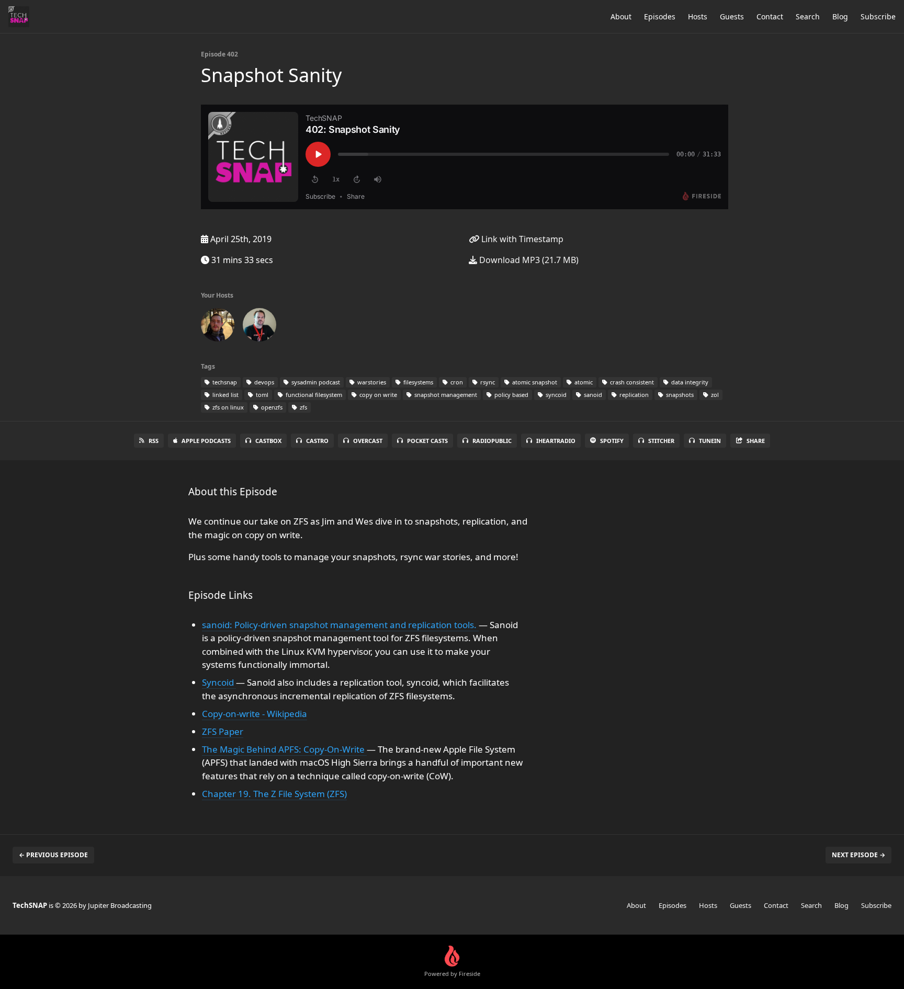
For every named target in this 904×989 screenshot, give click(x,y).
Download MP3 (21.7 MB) (528, 260)
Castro (317, 441)
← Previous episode (53, 854)
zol (714, 395)
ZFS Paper (222, 731)
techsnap (224, 382)
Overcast (367, 441)
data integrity (689, 382)
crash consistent (631, 382)
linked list (225, 395)
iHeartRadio (555, 441)
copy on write (377, 395)
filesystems (417, 382)
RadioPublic (492, 441)
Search (808, 16)
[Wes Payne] (217, 327)
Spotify (612, 441)
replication (633, 395)
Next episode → (858, 854)
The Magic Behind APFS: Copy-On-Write (284, 749)
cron (456, 382)
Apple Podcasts (206, 441)
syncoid (555, 395)
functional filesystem (313, 395)
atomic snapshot (534, 382)
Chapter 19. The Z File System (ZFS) (274, 794)
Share (756, 441)
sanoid (592, 395)
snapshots (679, 395)
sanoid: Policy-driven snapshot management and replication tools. (340, 625)
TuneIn (710, 441)
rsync (487, 382)
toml (261, 395)
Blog (840, 16)
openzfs (270, 407)
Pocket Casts (427, 441)
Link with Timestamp (521, 239)
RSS (154, 441)
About (621, 16)
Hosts (697, 16)
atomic (583, 382)
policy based (510, 395)
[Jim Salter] (259, 327)
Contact (769, 16)
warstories (371, 382)
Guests (732, 16)
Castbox (268, 441)
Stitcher (661, 441)
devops (263, 382)
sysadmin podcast (315, 382)
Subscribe (878, 16)
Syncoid (219, 682)
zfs (302, 407)
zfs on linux (227, 407)
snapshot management (445, 395)
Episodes (659, 16)
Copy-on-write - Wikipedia (254, 714)
